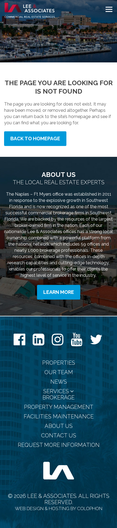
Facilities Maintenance (59, 417)
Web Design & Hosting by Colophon (58, 508)
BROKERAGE (58, 398)
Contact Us (58, 435)
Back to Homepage (35, 138)
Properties (58, 363)
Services (56, 391)
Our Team (58, 372)
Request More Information (59, 445)
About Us (59, 426)
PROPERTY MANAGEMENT (58, 407)
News (58, 382)
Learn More (58, 292)
